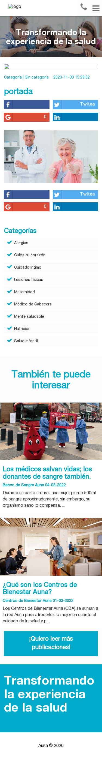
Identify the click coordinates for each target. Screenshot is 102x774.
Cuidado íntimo (27, 268)
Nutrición (22, 329)
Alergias (21, 243)
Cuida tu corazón (29, 255)
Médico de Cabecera (33, 305)
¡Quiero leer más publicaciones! (51, 643)
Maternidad (24, 292)
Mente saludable (29, 317)
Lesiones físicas (28, 280)
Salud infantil (26, 341)
